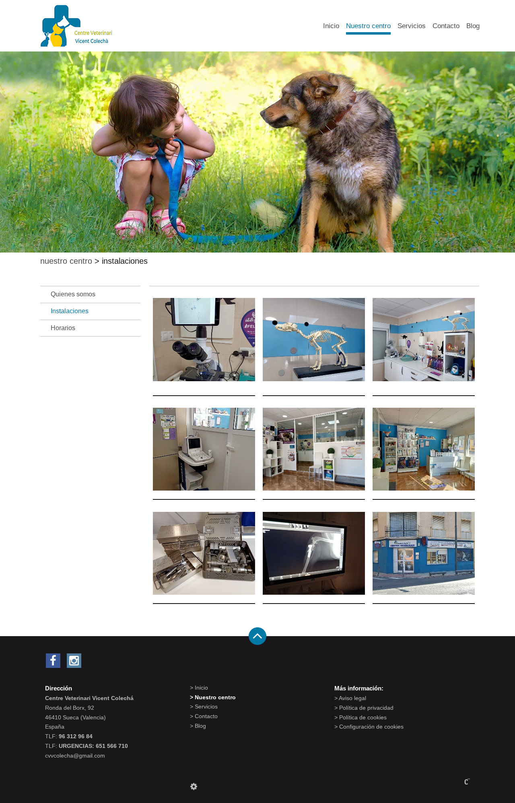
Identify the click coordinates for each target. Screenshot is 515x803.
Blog (473, 26)
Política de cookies (363, 717)
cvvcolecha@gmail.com (75, 755)
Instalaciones (70, 311)
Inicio (331, 26)
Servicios (412, 26)
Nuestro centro (368, 26)
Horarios (63, 327)
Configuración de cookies (371, 726)
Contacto (446, 26)
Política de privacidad (366, 707)
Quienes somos (73, 294)
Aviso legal (352, 698)
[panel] (193, 786)
